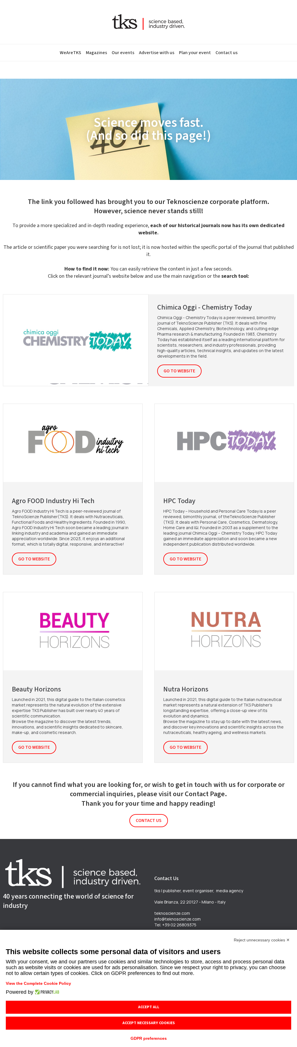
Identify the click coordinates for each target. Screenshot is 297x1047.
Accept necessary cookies (148, 1023)
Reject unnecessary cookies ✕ (262, 940)
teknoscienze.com (172, 913)
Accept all (148, 1007)
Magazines (96, 52)
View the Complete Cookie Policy (38, 983)
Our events (123, 52)
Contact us (226, 52)
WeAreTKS (70, 52)
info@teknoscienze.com (177, 919)
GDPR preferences (149, 1038)
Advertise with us (156, 52)
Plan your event (195, 52)
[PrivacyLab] (46, 992)
